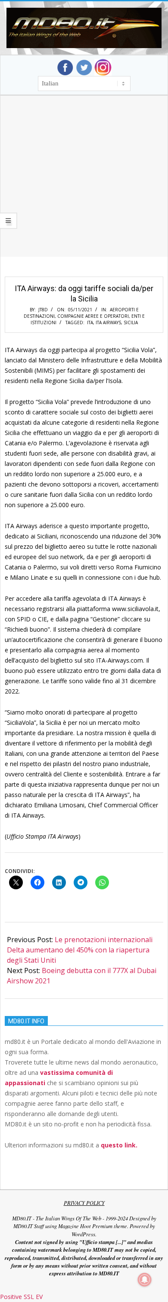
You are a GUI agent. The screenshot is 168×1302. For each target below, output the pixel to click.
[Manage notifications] (145, 1280)
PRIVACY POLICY (84, 1202)
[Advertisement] (84, 187)
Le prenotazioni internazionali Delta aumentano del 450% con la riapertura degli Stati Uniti (79, 950)
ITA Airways (108, 322)
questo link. (119, 1145)
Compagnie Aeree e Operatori (93, 316)
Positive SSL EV (21, 1297)
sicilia (131, 322)
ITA (90, 322)
